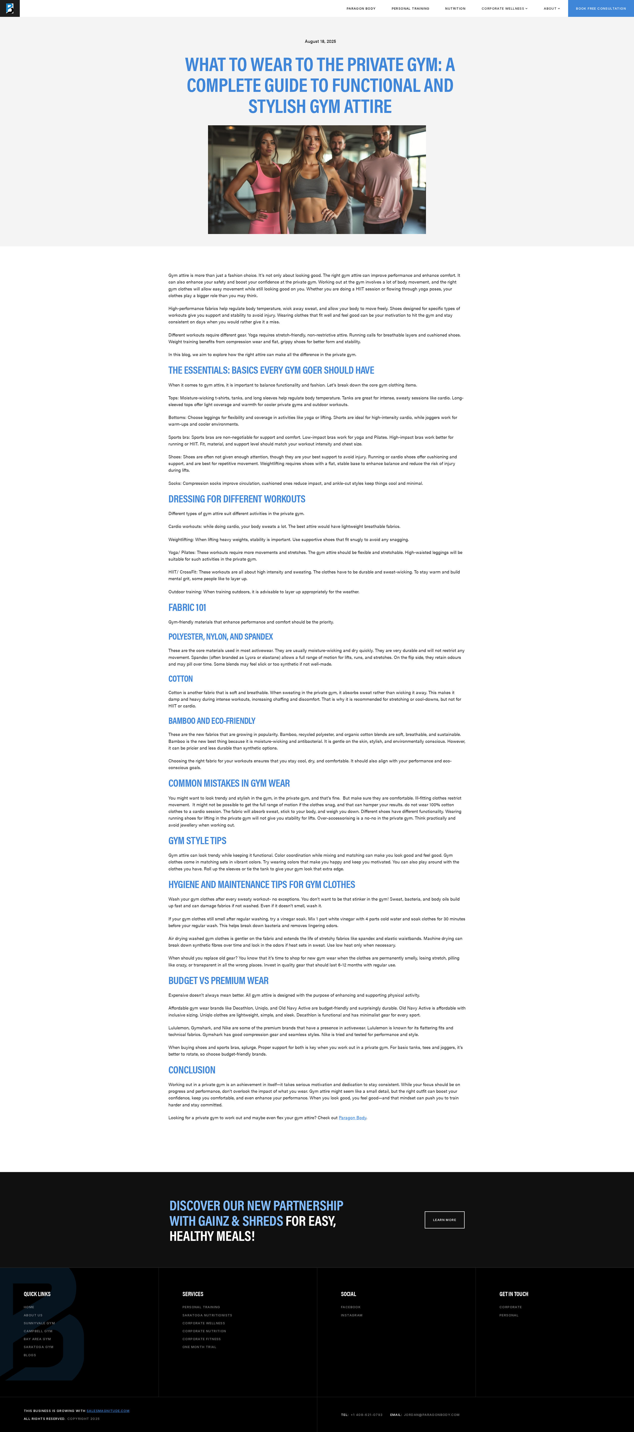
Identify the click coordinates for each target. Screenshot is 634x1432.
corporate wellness (204, 1323)
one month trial (199, 1347)
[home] (10, 8)
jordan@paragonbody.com (432, 1415)
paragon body (361, 8)
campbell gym (38, 1331)
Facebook (351, 1307)
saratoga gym (39, 1347)
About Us (33, 1315)
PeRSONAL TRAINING (411, 8)
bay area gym (37, 1339)
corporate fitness (202, 1339)
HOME (29, 1307)
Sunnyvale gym (39, 1323)
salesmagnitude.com (108, 1410)
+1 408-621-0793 (367, 1415)
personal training (201, 1307)
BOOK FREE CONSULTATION (601, 8)
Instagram (352, 1315)
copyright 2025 (83, 1419)
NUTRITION (455, 8)
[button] (505, 8)
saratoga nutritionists (208, 1315)
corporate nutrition (204, 1331)
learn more (444, 1220)
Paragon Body (352, 1117)
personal (509, 1315)
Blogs (30, 1355)
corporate (511, 1307)
